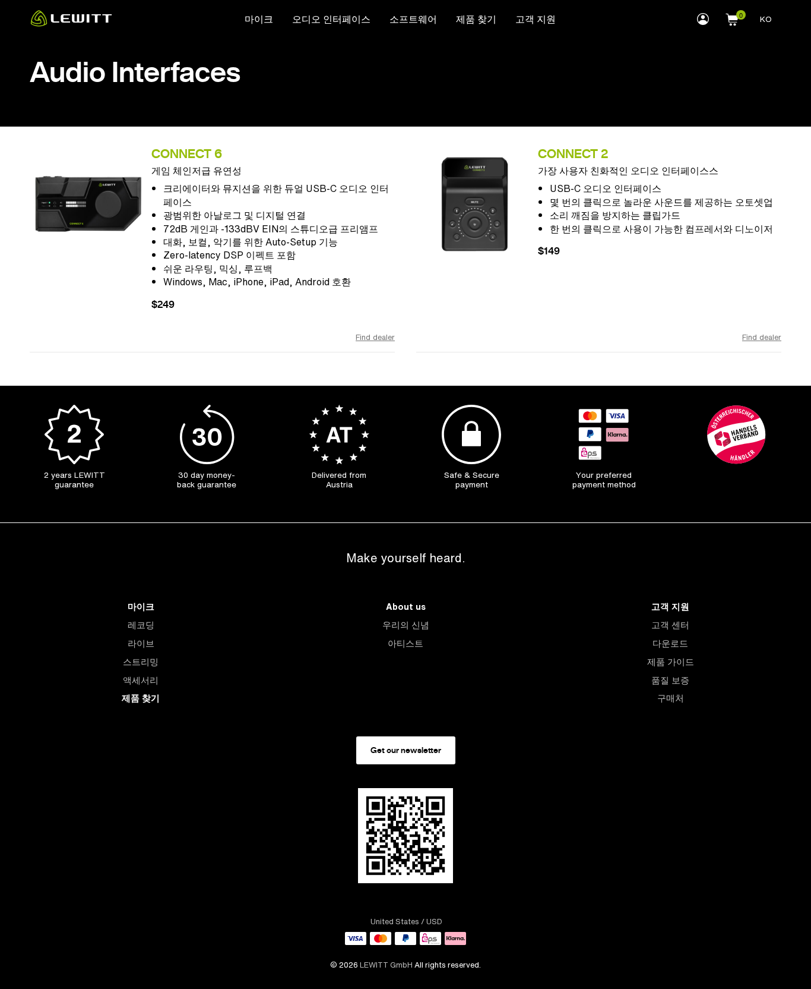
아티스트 (405, 643)
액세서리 (141, 680)
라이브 (141, 643)
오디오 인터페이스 (331, 19)
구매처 (670, 698)
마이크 (259, 19)
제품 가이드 (670, 662)
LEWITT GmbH (386, 965)
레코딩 (141, 625)
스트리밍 (141, 662)
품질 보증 (670, 680)
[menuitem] (259, 18)
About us (406, 606)
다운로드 (670, 643)
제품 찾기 (476, 19)
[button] (732, 18)
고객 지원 (535, 19)
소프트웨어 (413, 19)
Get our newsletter (405, 750)
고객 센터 (670, 625)
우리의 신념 (405, 625)
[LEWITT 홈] (71, 23)
